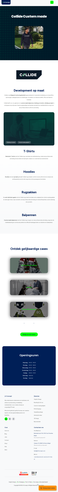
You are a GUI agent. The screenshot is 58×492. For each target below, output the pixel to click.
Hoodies (29, 172)
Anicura (29, 287)
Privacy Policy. (41, 485)
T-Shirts (29, 151)
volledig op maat (48, 103)
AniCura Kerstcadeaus (29, 265)
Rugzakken (29, 192)
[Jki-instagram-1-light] (9, 418)
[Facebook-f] (13, 418)
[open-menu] (52, 2)
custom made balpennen (27, 103)
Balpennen (29, 215)
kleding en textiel (39, 103)
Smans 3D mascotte (29, 309)
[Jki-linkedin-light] (6, 418)
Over (6, 427)
